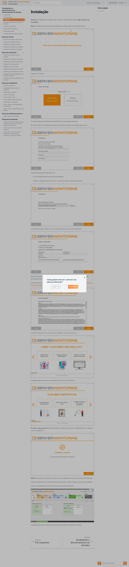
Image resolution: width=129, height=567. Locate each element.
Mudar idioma (73, 287)
